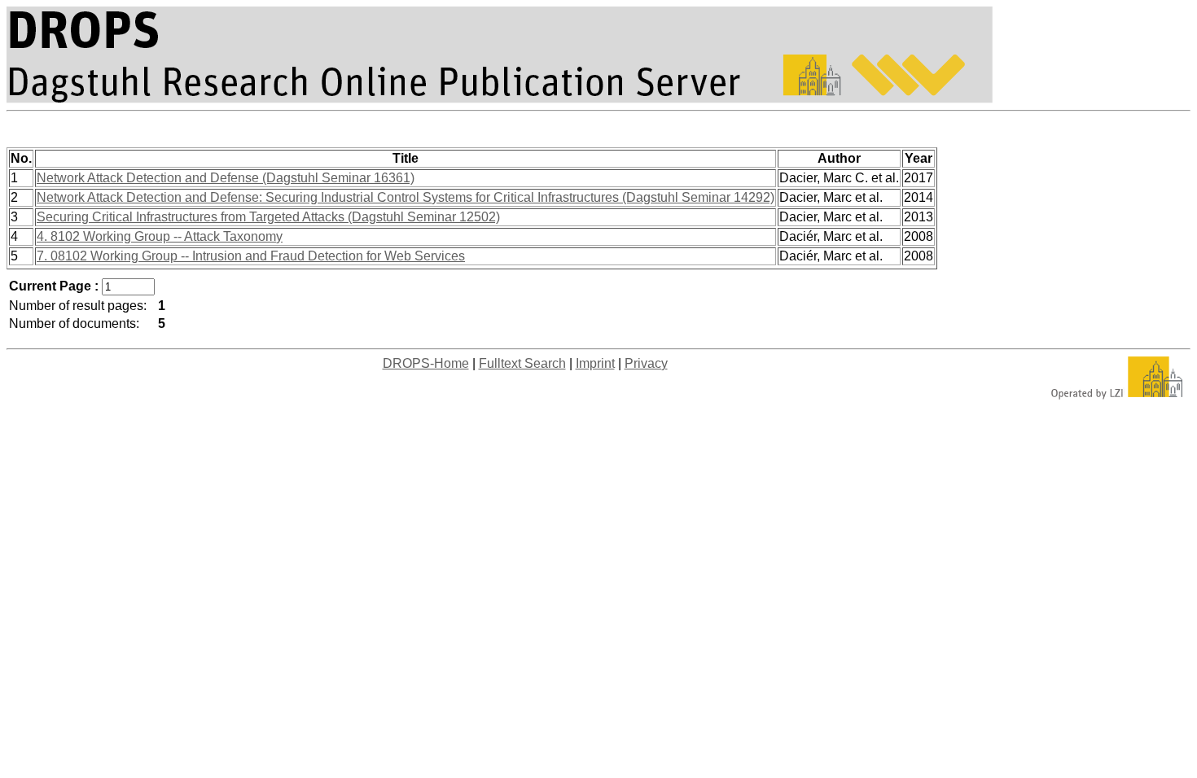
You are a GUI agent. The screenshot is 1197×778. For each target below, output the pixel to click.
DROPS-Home (426, 363)
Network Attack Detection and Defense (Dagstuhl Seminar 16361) (225, 178)
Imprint (595, 363)
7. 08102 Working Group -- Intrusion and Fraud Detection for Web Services (251, 256)
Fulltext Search (522, 363)
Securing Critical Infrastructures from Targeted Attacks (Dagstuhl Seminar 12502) (268, 217)
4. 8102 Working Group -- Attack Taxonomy (160, 236)
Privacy (646, 363)
